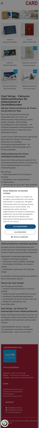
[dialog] (19, 214)
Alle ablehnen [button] (20, 232)
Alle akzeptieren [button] (20, 227)
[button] (19, 237)
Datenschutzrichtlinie (11, 222)
